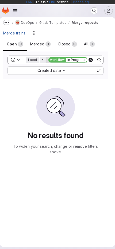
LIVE (52, 2)
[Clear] (90, 60)
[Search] (99, 60)
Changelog (80, 2)
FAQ (29, 2)
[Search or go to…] (94, 10)
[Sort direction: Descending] (99, 70)
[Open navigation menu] (15, 10)
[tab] (15, 44)
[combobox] (51, 70)
